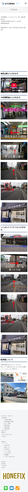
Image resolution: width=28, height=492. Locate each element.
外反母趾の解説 (8, 419)
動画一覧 (4, 432)
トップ (6, 443)
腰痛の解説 (7, 425)
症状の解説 (4, 417)
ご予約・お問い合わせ (7, 434)
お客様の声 (7, 449)
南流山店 (4, 441)
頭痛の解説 (7, 429)
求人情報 (4, 436)
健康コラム (4, 430)
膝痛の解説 (7, 427)
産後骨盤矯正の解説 (9, 421)
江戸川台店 (4, 465)
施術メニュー (8, 447)
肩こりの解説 (8, 423)
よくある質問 (8, 452)
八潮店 (3, 467)
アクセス (7, 454)
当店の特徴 (7, 445)
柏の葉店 (4, 461)
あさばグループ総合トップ (8, 415)
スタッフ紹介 (8, 451)
